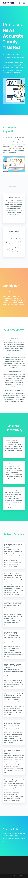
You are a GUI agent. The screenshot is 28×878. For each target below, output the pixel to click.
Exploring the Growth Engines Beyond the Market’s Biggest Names (13, 546)
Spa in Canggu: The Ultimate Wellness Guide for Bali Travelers (13, 666)
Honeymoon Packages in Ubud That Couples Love (14, 781)
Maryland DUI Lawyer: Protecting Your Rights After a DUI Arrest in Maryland (13, 634)
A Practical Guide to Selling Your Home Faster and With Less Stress (12, 751)
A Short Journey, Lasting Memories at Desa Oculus (12, 723)
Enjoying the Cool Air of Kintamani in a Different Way (13, 575)
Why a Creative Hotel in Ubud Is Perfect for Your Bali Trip (13, 695)
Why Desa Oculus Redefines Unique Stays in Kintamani (13, 603)
